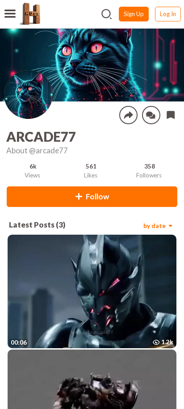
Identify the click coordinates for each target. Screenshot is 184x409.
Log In (168, 13)
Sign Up (134, 13)
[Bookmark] (170, 115)
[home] (29, 14)
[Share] (128, 115)
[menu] (10, 8)
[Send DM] (151, 115)
